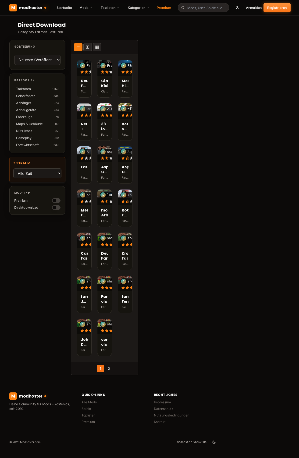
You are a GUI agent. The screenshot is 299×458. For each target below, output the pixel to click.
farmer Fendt (125, 299)
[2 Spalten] (87, 47)
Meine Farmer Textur (84, 213)
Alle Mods (89, 402)
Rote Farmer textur (125, 213)
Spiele (86, 409)
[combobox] (203, 7)
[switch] (56, 200)
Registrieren (277, 8)
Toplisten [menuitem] (108, 8)
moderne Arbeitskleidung (104, 213)
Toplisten (88, 415)
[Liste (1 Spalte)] (78, 47)
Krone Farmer (125, 256)
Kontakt (160, 422)
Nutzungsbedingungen (171, 415)
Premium (164, 8)
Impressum (162, 402)
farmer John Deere (84, 299)
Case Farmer (84, 256)
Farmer (84, 167)
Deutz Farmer (104, 256)
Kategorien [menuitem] (137, 8)
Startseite (64, 8)
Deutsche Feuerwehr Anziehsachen (84, 83)
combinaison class (104, 342)
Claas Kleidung (104, 83)
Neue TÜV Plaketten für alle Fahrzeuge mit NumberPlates (84, 127)
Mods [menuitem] (84, 8)
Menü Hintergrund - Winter (125, 83)
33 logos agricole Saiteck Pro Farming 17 (104, 127)
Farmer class (104, 299)
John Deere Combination (84, 342)
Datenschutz (163, 409)
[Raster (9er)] (97, 47)
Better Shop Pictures (125, 127)
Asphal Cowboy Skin (104, 170)
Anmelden (254, 8)
